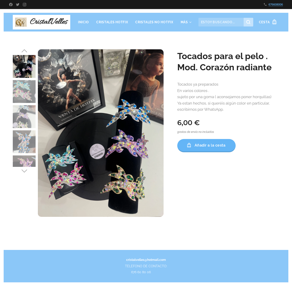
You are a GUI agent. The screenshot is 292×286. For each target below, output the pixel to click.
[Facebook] (11, 4)
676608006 (276, 4)
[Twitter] (18, 4)
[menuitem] (85, 22)
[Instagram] (24, 4)
